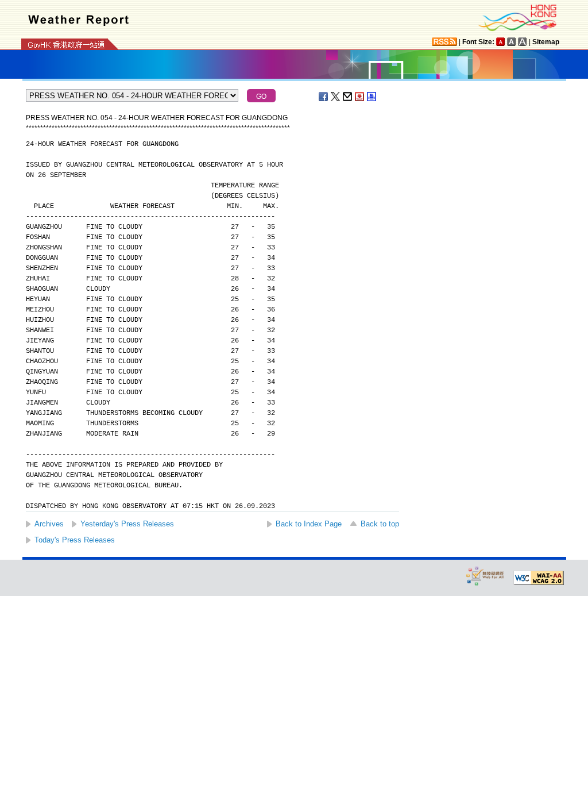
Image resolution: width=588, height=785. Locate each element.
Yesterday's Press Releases (127, 524)
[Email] (348, 96)
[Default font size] (500, 41)
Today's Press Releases (74, 540)
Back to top (380, 524)
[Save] (360, 96)
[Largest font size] (522, 41)
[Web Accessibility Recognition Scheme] (485, 575)
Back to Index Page (309, 524)
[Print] (372, 96)
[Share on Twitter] (336, 96)
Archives (49, 524)
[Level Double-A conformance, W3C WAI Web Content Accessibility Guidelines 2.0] (538, 578)
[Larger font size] (511, 41)
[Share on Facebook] (324, 96)
